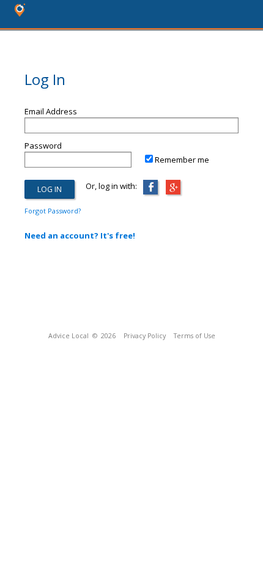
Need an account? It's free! (79, 235)
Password (43, 145)
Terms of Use (194, 335)
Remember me (182, 159)
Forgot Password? (52, 210)
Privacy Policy (145, 335)
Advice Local (68, 335)
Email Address (50, 111)
